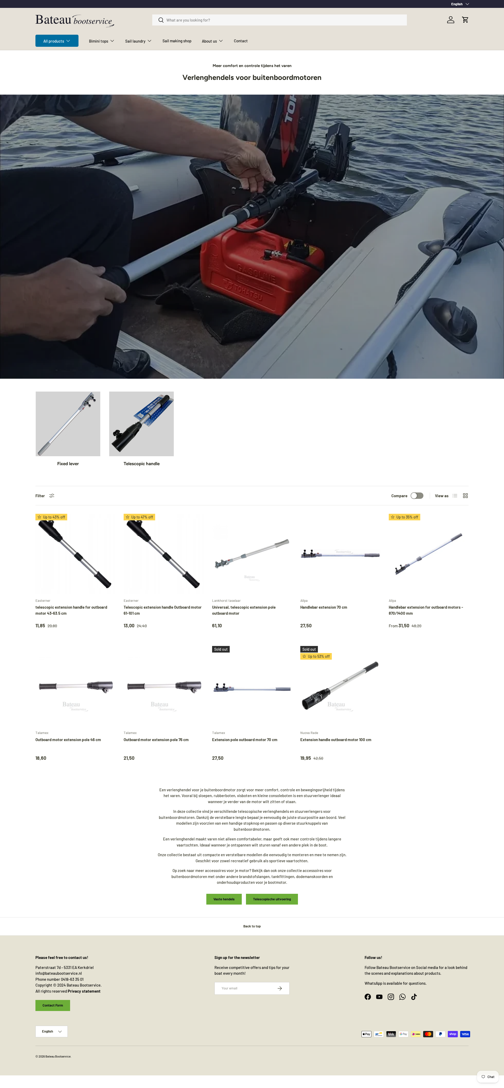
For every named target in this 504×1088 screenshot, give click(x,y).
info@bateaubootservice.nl (58, 973)
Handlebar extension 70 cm (323, 607)
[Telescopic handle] (141, 424)
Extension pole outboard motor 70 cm (244, 739)
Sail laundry (135, 41)
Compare (399, 495)
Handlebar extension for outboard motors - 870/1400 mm (426, 610)
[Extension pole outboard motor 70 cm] (252, 686)
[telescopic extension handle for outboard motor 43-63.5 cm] (75, 554)
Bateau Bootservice (58, 1056)
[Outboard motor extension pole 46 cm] (75, 686)
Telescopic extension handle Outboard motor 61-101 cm (163, 610)
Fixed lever (68, 463)
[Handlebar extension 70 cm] (340, 554)
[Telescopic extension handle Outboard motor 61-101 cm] (163, 554)
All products (53, 41)
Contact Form (53, 1005)
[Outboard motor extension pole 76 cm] (163, 686)
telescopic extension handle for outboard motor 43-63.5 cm (71, 610)
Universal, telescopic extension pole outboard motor (244, 610)
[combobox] (279, 19)
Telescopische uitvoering (272, 899)
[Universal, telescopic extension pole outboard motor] (252, 554)
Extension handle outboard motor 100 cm (335, 739)
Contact (241, 40)
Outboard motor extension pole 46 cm (68, 739)
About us (209, 41)
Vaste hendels (224, 899)
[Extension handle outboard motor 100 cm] (340, 686)
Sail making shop (176, 40)
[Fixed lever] (68, 424)
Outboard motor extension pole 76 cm (156, 739)
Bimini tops (98, 41)
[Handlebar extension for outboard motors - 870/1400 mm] (429, 554)
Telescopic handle (142, 463)
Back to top (252, 926)
